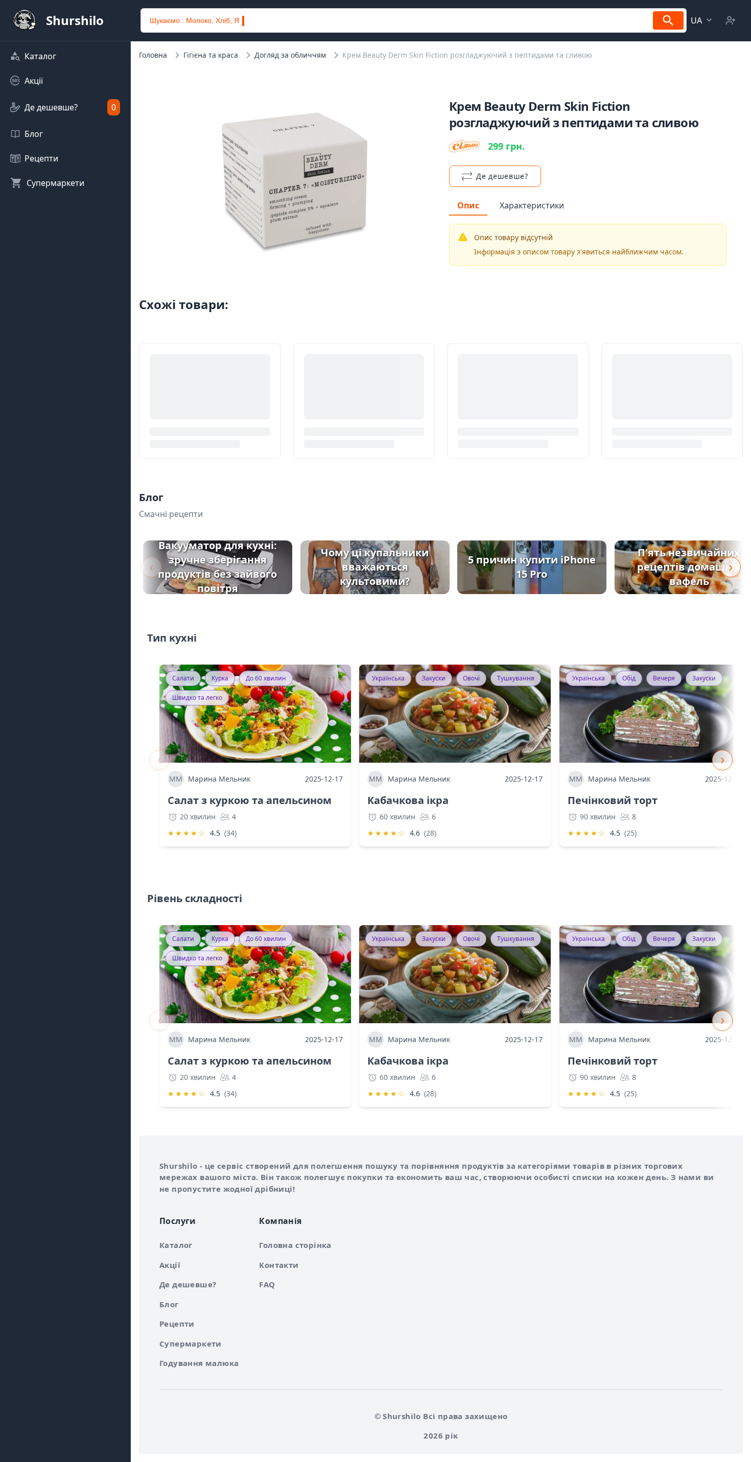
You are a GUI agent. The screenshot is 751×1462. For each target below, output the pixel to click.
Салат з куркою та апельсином (250, 800)
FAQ (267, 1284)
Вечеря (664, 678)
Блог (169, 1304)
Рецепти (177, 1323)
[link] (65, 56)
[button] (702, 20)
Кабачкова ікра (408, 800)
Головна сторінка (295, 1245)
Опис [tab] (468, 205)
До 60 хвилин (266, 678)
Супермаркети (190, 1343)
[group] (217, 567)
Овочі (471, 678)
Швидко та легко (197, 697)
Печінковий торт (613, 800)
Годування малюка (199, 1363)
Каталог (176, 1245)
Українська (388, 678)
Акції (169, 1265)
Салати (183, 678)
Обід (629, 678)
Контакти (278, 1265)
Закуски (433, 678)
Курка (220, 678)
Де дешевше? (187, 1284)
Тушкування (515, 678)
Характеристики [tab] (532, 205)
